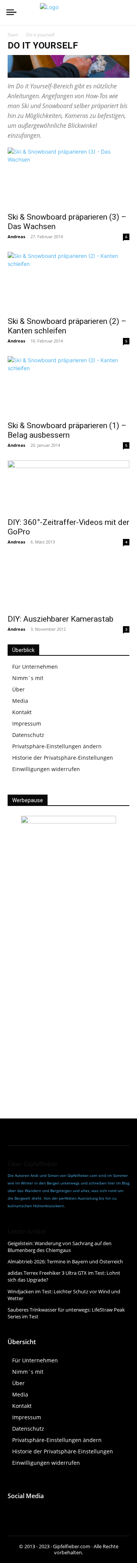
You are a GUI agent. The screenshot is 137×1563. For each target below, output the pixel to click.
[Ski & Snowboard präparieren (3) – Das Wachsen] (68, 177)
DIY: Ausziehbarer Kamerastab (60, 619)
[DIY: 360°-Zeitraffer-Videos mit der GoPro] (68, 486)
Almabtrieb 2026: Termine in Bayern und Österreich (65, 1261)
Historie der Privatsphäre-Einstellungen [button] (62, 757)
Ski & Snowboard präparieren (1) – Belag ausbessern (67, 430)
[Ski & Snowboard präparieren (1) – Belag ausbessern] (68, 386)
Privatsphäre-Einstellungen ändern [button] (57, 746)
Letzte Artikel (27, 1231)
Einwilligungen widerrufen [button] (46, 769)
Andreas (16, 236)
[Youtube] (48, 1512)
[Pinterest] (82, 1512)
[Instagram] (31, 1512)
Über (18, 689)
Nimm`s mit (27, 678)
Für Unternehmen (35, 666)
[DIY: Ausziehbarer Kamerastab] (68, 583)
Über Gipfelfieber (33, 1164)
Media (20, 700)
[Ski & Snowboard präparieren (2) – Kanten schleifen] (68, 282)
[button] (70, 1440)
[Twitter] (65, 1512)
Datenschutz (28, 734)
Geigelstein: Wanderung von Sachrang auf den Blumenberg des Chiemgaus (60, 1247)
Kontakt (22, 712)
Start (13, 34)
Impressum (26, 723)
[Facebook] (14, 1512)
